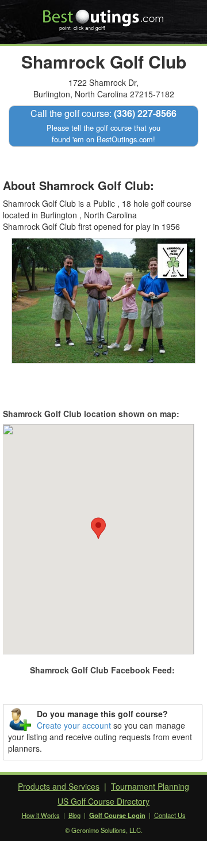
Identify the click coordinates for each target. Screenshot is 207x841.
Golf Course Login (117, 815)
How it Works (41, 815)
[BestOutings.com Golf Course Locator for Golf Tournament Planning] (104, 16)
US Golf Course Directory (103, 801)
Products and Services (58, 786)
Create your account (74, 725)
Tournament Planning (150, 786)
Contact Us (170, 815)
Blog (74, 815)
